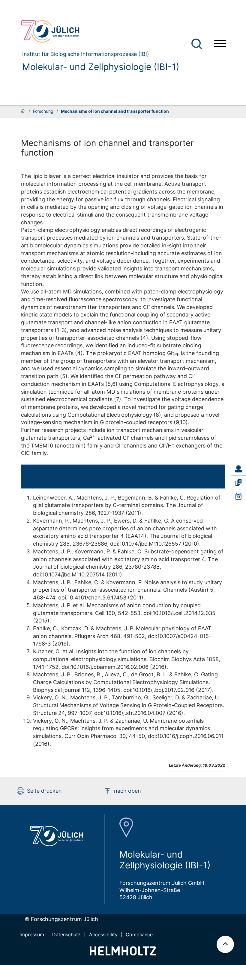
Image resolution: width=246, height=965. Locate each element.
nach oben (127, 791)
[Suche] (196, 44)
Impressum (32, 934)
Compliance (139, 934)
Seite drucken (44, 791)
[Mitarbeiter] (238, 469)
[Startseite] (23, 111)
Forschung (43, 111)
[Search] (197, 44)
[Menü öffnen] (219, 44)
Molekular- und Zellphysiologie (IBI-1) (100, 66)
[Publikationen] (238, 482)
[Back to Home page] (97, 31)
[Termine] (238, 496)
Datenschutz (66, 934)
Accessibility (103, 934)
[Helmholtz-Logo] (123, 953)
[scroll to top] (225, 944)
